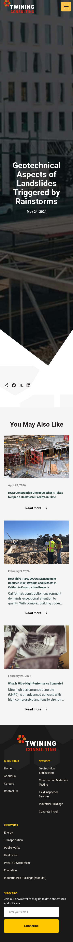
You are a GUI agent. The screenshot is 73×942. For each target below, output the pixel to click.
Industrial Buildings (51, 804)
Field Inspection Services (49, 794)
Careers (9, 783)
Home (8, 768)
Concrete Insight (49, 811)
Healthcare (11, 855)
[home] (19, 6)
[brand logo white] (36, 743)
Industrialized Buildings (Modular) (25, 878)
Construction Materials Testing (53, 782)
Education (10, 870)
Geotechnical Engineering (47, 770)
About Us (10, 776)
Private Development (17, 862)
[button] (65, 6)
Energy (8, 832)
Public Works (12, 847)
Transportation (13, 840)
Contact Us (11, 791)
